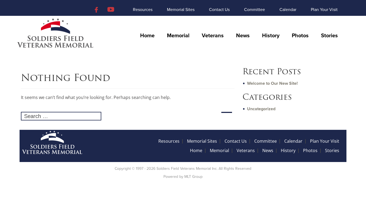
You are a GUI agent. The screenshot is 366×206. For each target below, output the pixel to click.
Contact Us (219, 9)
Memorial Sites (181, 9)
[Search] (226, 112)
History (270, 35)
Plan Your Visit (324, 9)
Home (147, 35)
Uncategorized (261, 109)
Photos (300, 35)
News (243, 35)
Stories (329, 35)
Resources (142, 9)
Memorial (178, 35)
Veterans (213, 35)
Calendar (287, 9)
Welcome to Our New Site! (272, 83)
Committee (254, 9)
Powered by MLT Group (183, 176)
